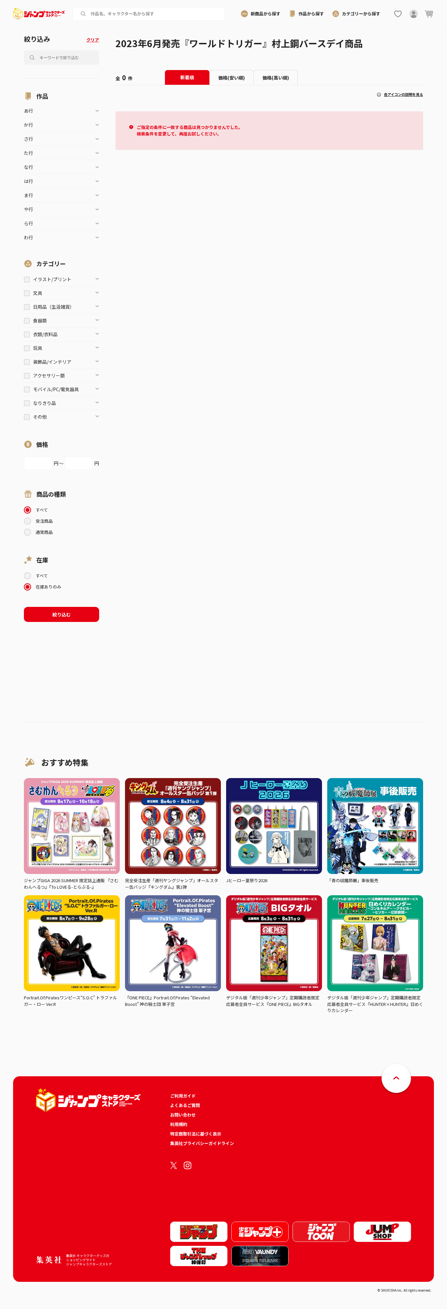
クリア (92, 40)
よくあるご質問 (185, 1105)
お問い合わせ (183, 1115)
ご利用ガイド (183, 1096)
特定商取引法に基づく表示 (195, 1134)
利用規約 (178, 1124)
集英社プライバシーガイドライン (202, 1143)
